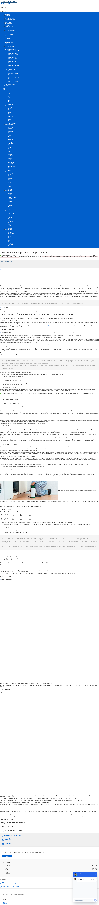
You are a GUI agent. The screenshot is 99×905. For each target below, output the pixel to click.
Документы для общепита (10, 49)
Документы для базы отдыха (14, 80)
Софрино (10, 220)
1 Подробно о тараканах (8, 834)
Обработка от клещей (9, 43)
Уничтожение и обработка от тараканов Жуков (9, 886)
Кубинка (10, 169)
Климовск (10, 151)
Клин (9, 152)
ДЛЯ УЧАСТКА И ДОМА (8, 29)
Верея (9, 113)
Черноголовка (11, 233)
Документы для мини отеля (13, 72)
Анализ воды (8, 22)
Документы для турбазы (13, 78)
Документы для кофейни (13, 54)
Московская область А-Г (10, 105)
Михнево (10, 182)
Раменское (10, 205)
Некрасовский (11, 187)
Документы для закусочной (13, 53)
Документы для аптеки (10, 82)
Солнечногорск (11, 218)
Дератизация (8, 16)
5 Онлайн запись (6, 839)
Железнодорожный (12, 136)
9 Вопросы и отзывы (7, 844)
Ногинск (10, 189)
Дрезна (9, 132)
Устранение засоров (9, 26)
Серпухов (10, 216)
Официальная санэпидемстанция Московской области (19, 899)
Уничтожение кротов (9, 31)
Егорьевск (10, 135)
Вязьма (9, 120)
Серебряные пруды (12, 214)
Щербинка (10, 241)
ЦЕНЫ (4, 88)
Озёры (9, 194)
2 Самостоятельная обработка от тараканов (13, 835)
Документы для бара (12, 62)
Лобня (9, 174)
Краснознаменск (11, 166)
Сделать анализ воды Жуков (5, 887)
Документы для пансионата (13, 76)
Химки (9, 230)
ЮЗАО (9, 101)
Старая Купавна (11, 221)
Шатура (9, 236)
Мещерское (10, 181)
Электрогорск (11, 243)
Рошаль (9, 208)
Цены (4, 902)
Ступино (10, 222)
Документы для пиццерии (13, 60)
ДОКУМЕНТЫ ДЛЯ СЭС (8, 47)
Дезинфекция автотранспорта (11, 86)
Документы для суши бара (13, 64)
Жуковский (10, 139)
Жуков (9, 138)
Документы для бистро (12, 55)
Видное (9, 115)
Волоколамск (10, 116)
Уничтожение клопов (9, 18)
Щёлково (10, 240)
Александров (10, 107)
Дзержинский (11, 127)
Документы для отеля (12, 70)
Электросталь (10, 244)
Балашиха (10, 109)
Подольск (10, 199)
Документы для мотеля (12, 74)
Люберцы (10, 179)
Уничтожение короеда (9, 34)
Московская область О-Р (10, 190)
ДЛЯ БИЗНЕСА (6, 85)
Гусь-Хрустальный (12, 123)
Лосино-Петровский (12, 175)
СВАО (9, 92)
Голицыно (10, 121)
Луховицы (10, 177)
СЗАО (9, 93)
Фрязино (10, 226)
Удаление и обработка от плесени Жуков (8, 885)
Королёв (9, 159)
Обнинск (10, 191)
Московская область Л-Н (10, 171)
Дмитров (10, 128)
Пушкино (10, 202)
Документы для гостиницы (10, 69)
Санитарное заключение (10, 84)
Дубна (9, 134)
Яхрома (9, 247)
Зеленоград (10, 104)
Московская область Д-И (10, 124)
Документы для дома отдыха (14, 81)
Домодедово (10, 131)
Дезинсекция (8, 14)
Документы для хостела (13, 73)
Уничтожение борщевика (10, 46)
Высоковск (10, 119)
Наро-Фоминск (11, 186)
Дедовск (9, 125)
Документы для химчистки (13, 68)
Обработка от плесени (9, 23)
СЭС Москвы (33, 899)
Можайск (10, 183)
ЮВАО (9, 103)
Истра (9, 144)
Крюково (10, 167)
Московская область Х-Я (10, 229)
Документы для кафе (12, 51)
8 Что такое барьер (7, 843)
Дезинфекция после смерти (11, 27)
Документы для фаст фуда (13, 65)
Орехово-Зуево (11, 195)
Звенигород (10, 142)
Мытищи (10, 185)
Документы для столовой (13, 61)
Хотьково (10, 232)
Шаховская (10, 237)
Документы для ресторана (13, 50)
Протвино (10, 201)
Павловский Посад (12, 197)
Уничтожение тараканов (10, 19)
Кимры (9, 148)
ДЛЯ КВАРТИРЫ (6, 12)
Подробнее (6, 856)
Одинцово (10, 193)
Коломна (10, 154)
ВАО (9, 99)
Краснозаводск (11, 164)
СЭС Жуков (2, 882)
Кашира (9, 147)
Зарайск (9, 140)
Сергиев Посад (11, 213)
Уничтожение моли (9, 20)
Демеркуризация (8, 25)
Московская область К (9, 146)
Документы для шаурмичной (14, 58)
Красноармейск (11, 162)
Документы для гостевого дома (14, 77)
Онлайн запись (6, 900)
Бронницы (10, 112)
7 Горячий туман (6, 842)
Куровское (10, 170)
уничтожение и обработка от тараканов (49, 325)
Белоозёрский (11, 111)
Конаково (10, 158)
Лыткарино (10, 178)
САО (9, 95)
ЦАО (9, 97)
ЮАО (9, 100)
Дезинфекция (8, 15)
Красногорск (10, 163)
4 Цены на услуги (6, 838)
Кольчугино (10, 155)
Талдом (9, 224)
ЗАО (9, 96)
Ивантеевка (10, 143)
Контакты (5, 903)
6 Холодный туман (6, 840)
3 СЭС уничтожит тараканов (9, 836)
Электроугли (10, 245)
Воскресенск (10, 117)
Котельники (10, 160)
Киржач (9, 150)
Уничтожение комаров (10, 30)
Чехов (9, 234)
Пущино (10, 204)
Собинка (10, 217)
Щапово (9, 239)
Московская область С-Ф (10, 210)
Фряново (10, 228)
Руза (9, 209)
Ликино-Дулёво (11, 173)
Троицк (9, 225)
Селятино (10, 212)
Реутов (9, 206)
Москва (6, 90)
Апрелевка (10, 108)
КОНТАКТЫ (5, 89)
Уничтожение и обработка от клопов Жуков (9, 883)
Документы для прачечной (10, 66)
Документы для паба (12, 57)
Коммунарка (10, 156)
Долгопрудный (11, 129)
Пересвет (10, 198)
